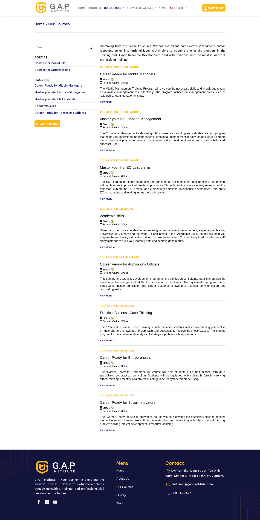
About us (95, 8)
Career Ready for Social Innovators (127, 402)
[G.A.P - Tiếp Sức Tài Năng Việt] (53, 8)
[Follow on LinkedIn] (47, 502)
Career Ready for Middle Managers (58, 85)
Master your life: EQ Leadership (55, 99)
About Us (122, 478)
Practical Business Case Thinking (126, 313)
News (162, 8)
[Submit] (90, 47)
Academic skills (45, 106)
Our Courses (112, 8)
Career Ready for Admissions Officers (60, 113)
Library (121, 495)
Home (81, 8)
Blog (119, 503)
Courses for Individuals (49, 63)
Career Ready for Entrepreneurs (125, 357)
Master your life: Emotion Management (61, 92)
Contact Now (48, 123)
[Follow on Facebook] (39, 502)
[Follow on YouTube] (55, 502)
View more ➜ (107, 102)
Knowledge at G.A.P (140, 8)
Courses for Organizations (52, 70)
